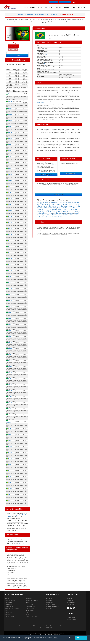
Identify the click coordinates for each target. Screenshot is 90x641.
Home (26, 7)
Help (73, 7)
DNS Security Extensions (53, 606)
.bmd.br (10, 180)
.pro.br (10, 396)
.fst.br (9, 282)
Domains (58, 7)
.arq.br (10, 150)
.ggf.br (10, 294)
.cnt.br (10, 204)
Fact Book (49, 598)
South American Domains (42, 14)
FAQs (27, 614)
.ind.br (9, 312)
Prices (40, 7)
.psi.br (9, 408)
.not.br (10, 372)
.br (8, 94)
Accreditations (71, 602)
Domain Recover (40, 102)
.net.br (10, 120)
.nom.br (10, 366)
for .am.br (21, 543)
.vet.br (10, 482)
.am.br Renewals (58, 195)
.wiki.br (10, 494)
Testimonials (70, 604)
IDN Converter (9, 606)
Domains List (8, 602)
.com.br (10, 108)
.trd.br (9, 464)
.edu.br (10, 222)
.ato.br (10, 162)
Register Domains (10, 600)
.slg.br (9, 434)
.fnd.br (10, 270)
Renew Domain (71, 619)
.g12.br (10, 288)
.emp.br (10, 114)
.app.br (10, 101)
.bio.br (9, 168)
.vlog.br (10, 488)
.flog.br (10, 258)
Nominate (20, 14)
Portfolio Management (32, 600)
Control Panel (71, 617)
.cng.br (10, 198)
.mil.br (9, 354)
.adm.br (10, 132)
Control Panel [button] (53, 2)
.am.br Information (71, 173)
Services (66, 7)
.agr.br (9, 144)
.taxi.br (10, 446)
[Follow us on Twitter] (71, 607)
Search (18, 55)
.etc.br (10, 240)
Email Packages (30, 610)
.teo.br (10, 452)
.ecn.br (10, 216)
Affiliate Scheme (30, 606)
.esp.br (10, 234)
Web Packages (30, 608)
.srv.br (9, 440)
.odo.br (10, 384)
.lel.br (9, 336)
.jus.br (9, 330)
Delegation (49, 600)
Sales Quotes (49, 7)
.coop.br (10, 210)
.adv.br (10, 138)
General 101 (49, 602)
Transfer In (29, 602)
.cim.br (10, 192)
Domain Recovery (10, 616)
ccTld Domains (29, 14)
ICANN (54, 164)
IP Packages (29, 598)
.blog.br (10, 174)
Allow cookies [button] (81, 638)
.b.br (9, 186)
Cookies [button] (55, 638)
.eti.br (9, 246)
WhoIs (27, 612)
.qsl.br (9, 414)
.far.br (9, 252)
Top (27, 626)
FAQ (34, 626)
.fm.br (9, 264)
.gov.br (10, 300)
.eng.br (10, 228)
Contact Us (81, 7)
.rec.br (10, 428)
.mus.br (10, 360)
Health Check (29, 604)
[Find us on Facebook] (68, 607)
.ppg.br (10, 390)
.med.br (10, 348)
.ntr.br (9, 378)
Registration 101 (50, 604)
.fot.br (9, 276)
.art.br (9, 156)
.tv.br (9, 476)
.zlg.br (9, 500)
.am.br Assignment (46, 175)
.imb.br (10, 306)
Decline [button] (71, 638)
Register (33, 7)
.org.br (10, 126)
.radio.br (8, 422)
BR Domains (54, 14)
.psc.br (10, 402)
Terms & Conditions (31, 616)
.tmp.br (10, 458)
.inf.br (9, 318)
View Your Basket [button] (64, 2)
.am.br (8, 67)
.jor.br (9, 324)
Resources (49, 608)
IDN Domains (8, 604)
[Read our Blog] (74, 607)
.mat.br (10, 342)
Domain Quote (9, 612)
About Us (69, 598)
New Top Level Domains (12, 608)
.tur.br (9, 470)
